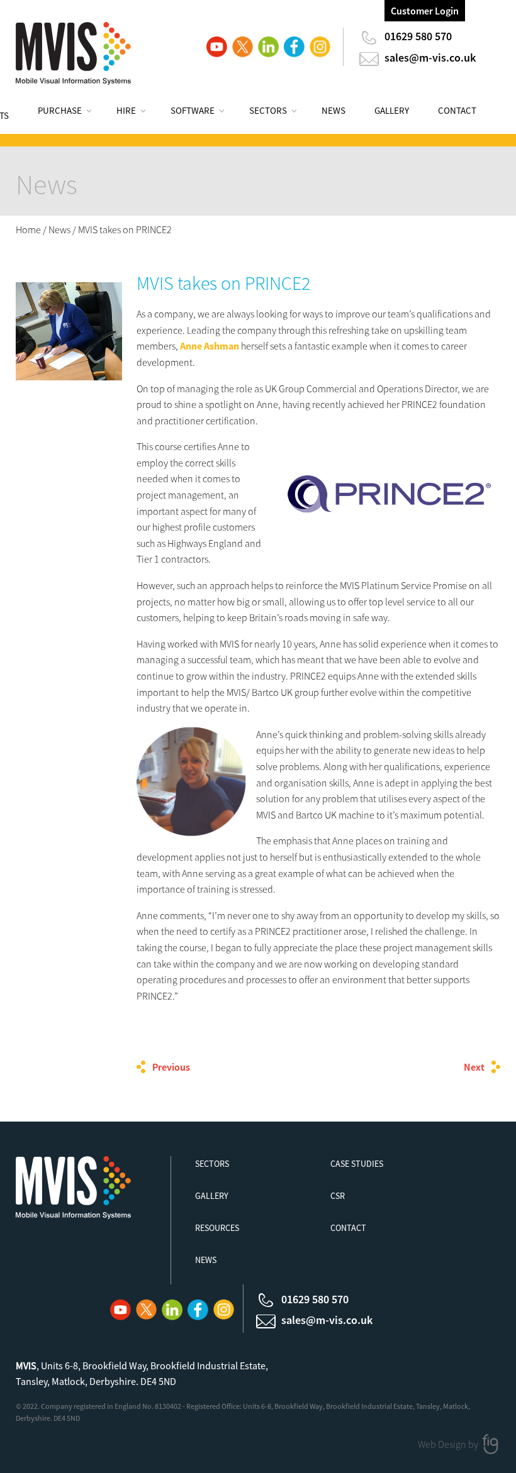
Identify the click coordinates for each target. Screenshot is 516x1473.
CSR (337, 1195)
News (333, 110)
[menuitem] (72, 112)
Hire (126, 110)
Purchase (60, 110)
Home (28, 229)
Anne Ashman (209, 345)
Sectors (268, 110)
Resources (217, 1227)
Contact (457, 110)
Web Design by (449, 1444)
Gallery (391, 110)
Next (474, 1067)
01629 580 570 (418, 36)
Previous (171, 1067)
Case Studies (356, 1163)
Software (193, 110)
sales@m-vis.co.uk (430, 57)
